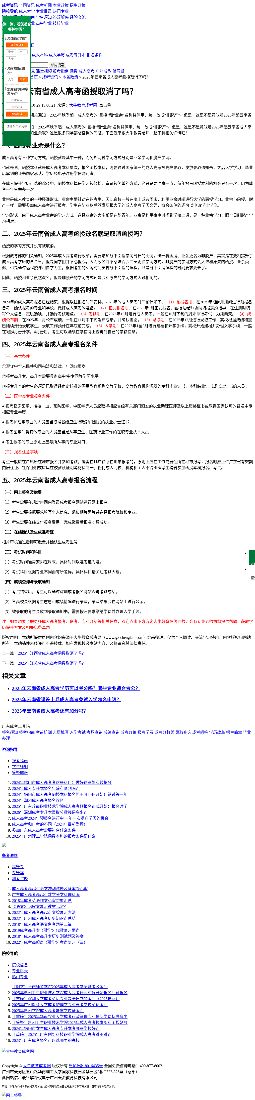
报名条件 (95, 55)
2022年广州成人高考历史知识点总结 (44, 918)
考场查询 (95, 732)
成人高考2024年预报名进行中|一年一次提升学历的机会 (60, 818)
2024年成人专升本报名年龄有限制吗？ (46, 788)
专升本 (18, 873)
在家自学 (16, 100)
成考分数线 (164, 732)
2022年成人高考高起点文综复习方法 (44, 912)
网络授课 (16, 114)
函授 (74, 71)
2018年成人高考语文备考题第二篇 (42, 924)
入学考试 (78, 732)
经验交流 (78, 17)
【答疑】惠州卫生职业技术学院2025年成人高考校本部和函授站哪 (70, 1022)
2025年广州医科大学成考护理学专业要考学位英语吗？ (60, 1005)
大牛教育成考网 (83, 105)
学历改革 (217, 732)
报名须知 (10, 732)
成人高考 (87, 71)
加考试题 (20, 879)
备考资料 (10, 856)
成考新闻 (44, 5)
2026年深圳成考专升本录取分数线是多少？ (50, 812)
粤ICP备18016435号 (86, 1066)
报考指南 (61, 71)
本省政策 (61, 5)
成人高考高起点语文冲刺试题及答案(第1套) (50, 889)
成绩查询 (112, 732)
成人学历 (57, 55)
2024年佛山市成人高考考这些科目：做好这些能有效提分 (62, 782)
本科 (22, 79)
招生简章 (234, 732)
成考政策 (128, 732)
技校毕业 (61, 23)
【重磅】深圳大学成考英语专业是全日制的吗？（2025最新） (66, 999)
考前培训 (44, 732)
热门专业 (61, 11)
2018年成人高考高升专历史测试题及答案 (48, 936)
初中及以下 (17, 44)
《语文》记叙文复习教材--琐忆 (39, 906)
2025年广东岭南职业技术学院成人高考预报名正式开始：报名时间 (70, 806)
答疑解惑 (61, 17)
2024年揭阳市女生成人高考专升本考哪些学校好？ (56, 1028)
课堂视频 (44, 71)
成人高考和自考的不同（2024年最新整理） (50, 824)
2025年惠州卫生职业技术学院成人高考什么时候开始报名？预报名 (70, 993)
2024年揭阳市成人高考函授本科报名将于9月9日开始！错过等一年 (70, 794)
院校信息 (20, 965)
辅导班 (119, 71)
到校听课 (16, 107)
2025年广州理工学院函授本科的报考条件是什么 (54, 836)
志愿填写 (61, 732)
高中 (22, 51)
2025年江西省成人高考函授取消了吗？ (52, 653)
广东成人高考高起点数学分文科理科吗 (46, 895)
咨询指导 (10, 749)
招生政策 (78, 5)
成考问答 (200, 732)
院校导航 (10, 11)
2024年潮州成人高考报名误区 (38, 800)
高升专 (18, 867)
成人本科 (40, 55)
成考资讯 (10, 5)
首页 (34, 77)
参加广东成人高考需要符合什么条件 (44, 830)
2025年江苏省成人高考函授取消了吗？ (52, 663)
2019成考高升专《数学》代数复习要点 (46, 930)
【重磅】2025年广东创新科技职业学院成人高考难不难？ (62, 1034)
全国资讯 (27, 5)
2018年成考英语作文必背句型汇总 (42, 900)
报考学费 (145, 732)
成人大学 (27, 11)
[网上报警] (12, 1095)
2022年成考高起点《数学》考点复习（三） (50, 942)
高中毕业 (44, 23)
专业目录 (44, 11)
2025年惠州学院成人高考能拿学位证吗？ (48, 1011)
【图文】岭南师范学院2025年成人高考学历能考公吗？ (60, 987)
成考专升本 (76, 55)
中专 (11, 51)
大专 (11, 58)
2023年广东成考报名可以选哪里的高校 (46, 1040)
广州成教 (104, 71)
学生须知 (44, 17)
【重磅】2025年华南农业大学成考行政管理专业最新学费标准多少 (70, 1017)
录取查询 (183, 732)
